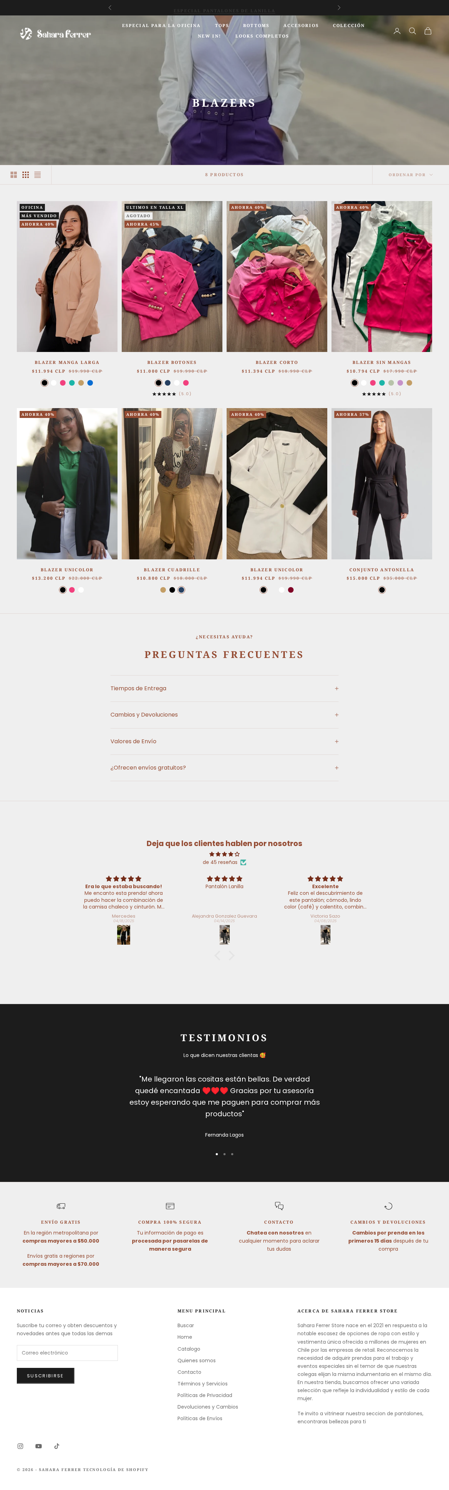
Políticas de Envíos (199, 1418)
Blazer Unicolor (276, 570)
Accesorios (301, 25)
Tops (222, 25)
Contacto (189, 1372)
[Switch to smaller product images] (25, 174)
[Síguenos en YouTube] (38, 1446)
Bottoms (256, 25)
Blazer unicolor (67, 570)
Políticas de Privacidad (204, 1395)
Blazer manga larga (67, 362)
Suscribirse (45, 1375)
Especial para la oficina (161, 25)
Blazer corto (277, 362)
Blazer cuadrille (172, 570)
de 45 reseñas (220, 862)
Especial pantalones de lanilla (224, 8)
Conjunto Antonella (381, 570)
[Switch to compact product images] (37, 174)
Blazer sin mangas (382, 362)
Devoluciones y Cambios (207, 1406)
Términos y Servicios (202, 1383)
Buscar (185, 1325)
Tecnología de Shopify (116, 1469)
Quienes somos (196, 1360)
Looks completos (262, 36)
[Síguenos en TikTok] (56, 1446)
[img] (224, 854)
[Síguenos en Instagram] (20, 1446)
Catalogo (188, 1348)
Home (184, 1337)
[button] (219, 955)
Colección (349, 25)
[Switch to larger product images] (14, 174)
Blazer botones (172, 362)
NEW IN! (209, 36)
